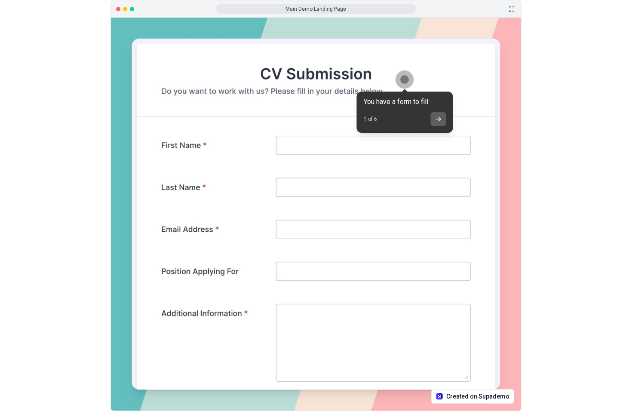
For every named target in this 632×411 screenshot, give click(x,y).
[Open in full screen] (511, 9)
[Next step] (438, 119)
